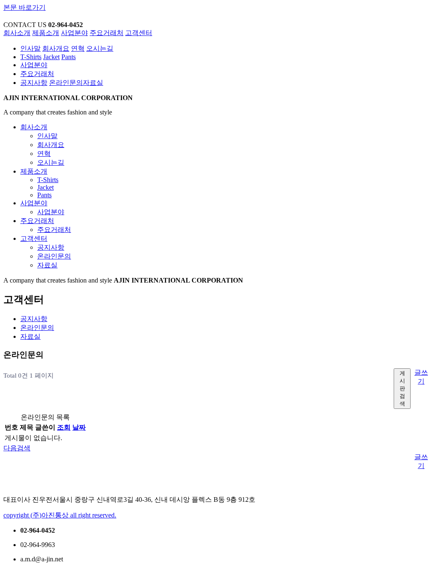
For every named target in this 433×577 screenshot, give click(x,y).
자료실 (30, 336)
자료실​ (93, 82)
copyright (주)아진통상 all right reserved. (59, 515)
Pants (68, 56)
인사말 (30, 48)
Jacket (51, 56)
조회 (64, 427)
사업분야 (74, 32)
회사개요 (55, 48)
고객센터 (138, 32)
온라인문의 (37, 327)
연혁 (78, 48)
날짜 (79, 427)
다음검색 (16, 448)
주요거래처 (106, 32)
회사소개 (16, 32)
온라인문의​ (66, 82)
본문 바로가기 (24, 7)
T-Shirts (30, 56)
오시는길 (99, 48)
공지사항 (33, 82)
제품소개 (45, 32)
